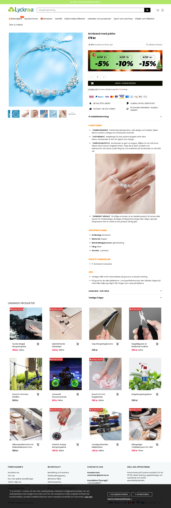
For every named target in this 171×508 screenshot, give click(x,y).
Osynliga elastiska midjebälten (100, 445)
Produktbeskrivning (99, 116)
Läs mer (88, 496)
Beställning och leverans (58, 472)
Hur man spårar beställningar (20, 479)
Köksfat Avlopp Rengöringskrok (59, 445)
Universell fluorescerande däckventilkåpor (59, 397)
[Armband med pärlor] (46, 69)
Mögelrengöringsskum (142, 394)
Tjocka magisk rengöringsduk (19, 345)
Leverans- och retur (99, 291)
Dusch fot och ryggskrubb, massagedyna (98, 397)
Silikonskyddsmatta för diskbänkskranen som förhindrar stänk (23, 447)
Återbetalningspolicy (57, 475)
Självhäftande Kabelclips (58, 345)
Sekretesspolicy (54, 482)
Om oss (11, 475)
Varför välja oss (14, 482)
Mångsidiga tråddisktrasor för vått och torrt (142, 447)
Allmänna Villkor (54, 479)
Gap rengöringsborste (102, 344)
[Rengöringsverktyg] (147, 10)
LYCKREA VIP (93, 89)
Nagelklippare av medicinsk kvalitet (140, 345)
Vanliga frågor (96, 297)
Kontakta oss (13, 472)
